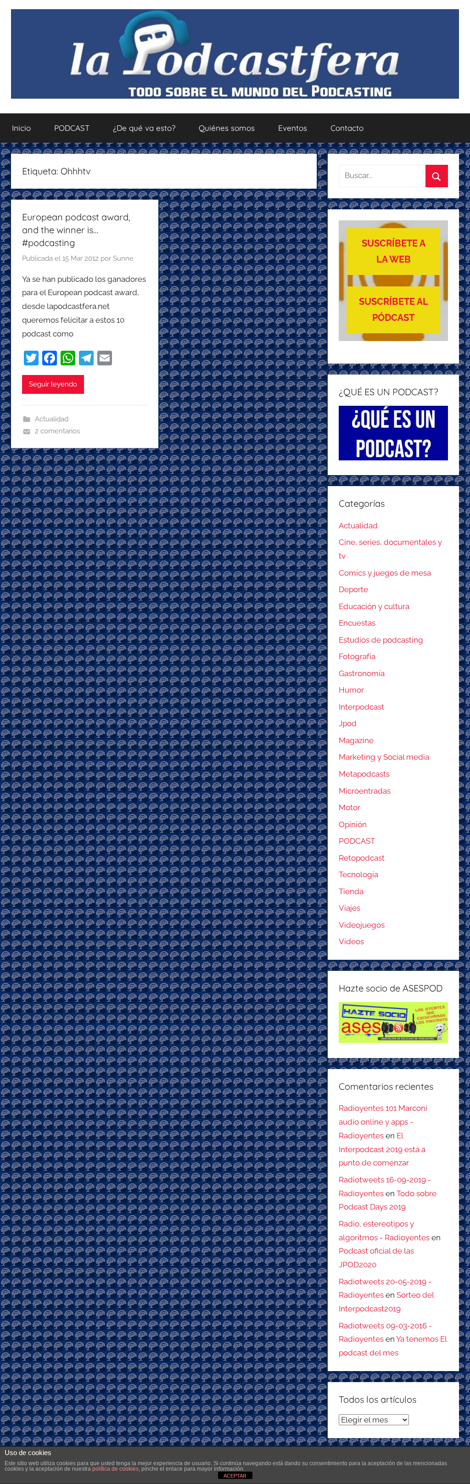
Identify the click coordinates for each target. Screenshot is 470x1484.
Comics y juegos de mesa (385, 572)
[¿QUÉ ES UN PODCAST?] (393, 433)
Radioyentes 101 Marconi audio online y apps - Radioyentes (383, 1121)
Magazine (356, 740)
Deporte (353, 589)
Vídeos (351, 941)
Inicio (21, 128)
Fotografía (357, 656)
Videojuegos (362, 925)
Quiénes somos (227, 128)
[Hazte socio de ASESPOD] (393, 1022)
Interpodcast (361, 706)
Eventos (292, 128)
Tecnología (358, 874)
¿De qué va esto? (144, 128)
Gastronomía (362, 673)
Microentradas (365, 790)
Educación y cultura (374, 606)
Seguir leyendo (53, 384)
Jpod (348, 723)
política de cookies (115, 1469)
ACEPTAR (235, 1475)
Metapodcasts (364, 773)
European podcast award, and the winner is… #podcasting (76, 229)
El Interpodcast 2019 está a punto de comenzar (382, 1149)
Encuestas (357, 622)
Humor (351, 689)
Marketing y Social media (384, 757)
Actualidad (51, 419)
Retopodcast (362, 857)
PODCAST (72, 128)
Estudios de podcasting (381, 639)
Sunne (123, 258)
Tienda (351, 891)
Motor (349, 807)
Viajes (349, 908)
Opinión (353, 824)
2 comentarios (57, 431)
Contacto (347, 128)
